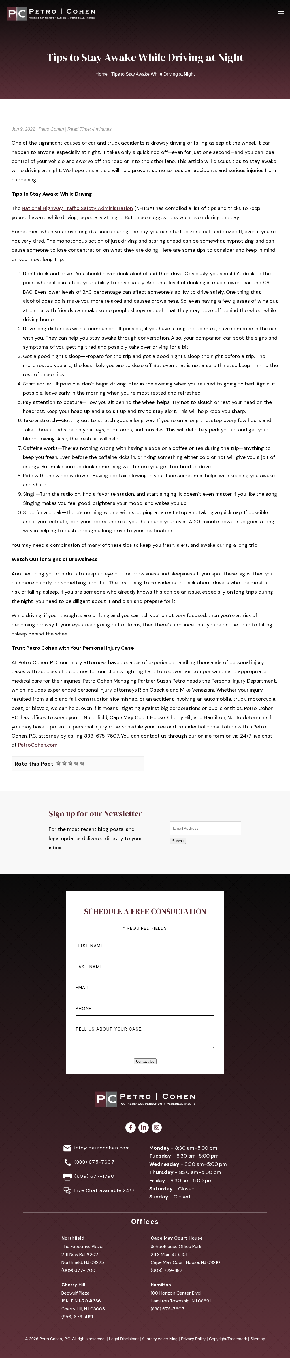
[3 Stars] (70, 763)
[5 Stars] (82, 763)
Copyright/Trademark (228, 1338)
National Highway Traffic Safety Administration (77, 208)
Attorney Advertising (160, 1338)
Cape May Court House (177, 1238)
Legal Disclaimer (124, 1338)
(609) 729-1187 (166, 1270)
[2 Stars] (64, 763)
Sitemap (257, 1338)
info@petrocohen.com (102, 1148)
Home (101, 74)
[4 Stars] (76, 763)
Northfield (72, 1238)
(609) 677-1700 (78, 1270)
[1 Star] (58, 763)
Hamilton (161, 1285)
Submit (178, 841)
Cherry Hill (73, 1285)
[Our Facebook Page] (130, 1127)
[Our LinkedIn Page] (143, 1127)
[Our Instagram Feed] (157, 1127)
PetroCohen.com (37, 745)
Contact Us (145, 1061)
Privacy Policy (193, 1338)
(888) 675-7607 (94, 1162)
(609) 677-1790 (94, 1176)
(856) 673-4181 (77, 1317)
